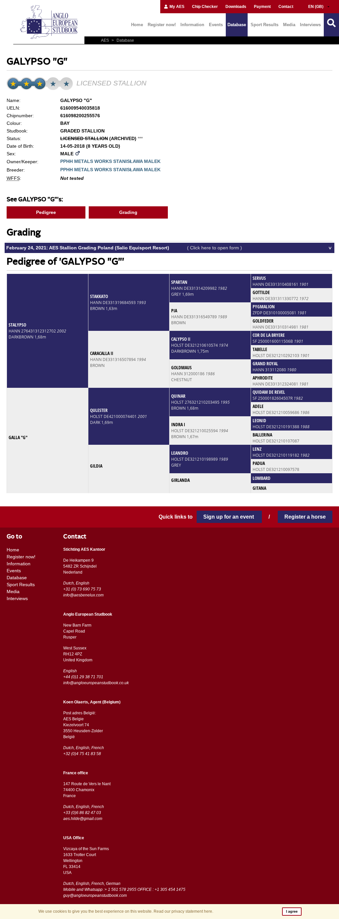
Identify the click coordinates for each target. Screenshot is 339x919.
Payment (262, 6)
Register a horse (305, 517)
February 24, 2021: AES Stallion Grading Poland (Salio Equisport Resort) (124, 247)
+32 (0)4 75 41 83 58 (82, 753)
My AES (176, 6)
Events (216, 24)
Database (236, 24)
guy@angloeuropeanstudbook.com (95, 895)
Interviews (310, 24)
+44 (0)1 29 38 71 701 (83, 677)
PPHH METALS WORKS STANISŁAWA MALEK (110, 161)
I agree (292, 911)
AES (105, 40)
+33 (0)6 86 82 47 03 (82, 812)
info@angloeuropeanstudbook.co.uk (96, 683)
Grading (128, 212)
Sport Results (264, 24)
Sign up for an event (229, 517)
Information (192, 24)
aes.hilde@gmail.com (82, 818)
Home (137, 24)
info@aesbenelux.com (83, 595)
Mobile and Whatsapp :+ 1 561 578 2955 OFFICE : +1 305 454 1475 (124, 889)
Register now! (162, 24)
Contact (285, 6)
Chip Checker (205, 6)
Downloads (235, 6)
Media (289, 24)
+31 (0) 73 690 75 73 (82, 589)
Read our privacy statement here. (183, 911)
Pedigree (46, 212)
